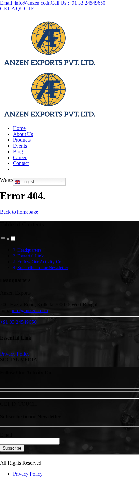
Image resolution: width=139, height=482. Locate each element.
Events (20, 145)
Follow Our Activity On (39, 261)
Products (22, 140)
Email (6, 435)
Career (20, 157)
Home (19, 128)
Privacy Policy (28, 474)
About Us (23, 134)
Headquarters (29, 250)
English (27, 181)
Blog (18, 151)
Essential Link (30, 255)
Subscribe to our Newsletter (42, 267)
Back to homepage (19, 211)
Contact (21, 163)
